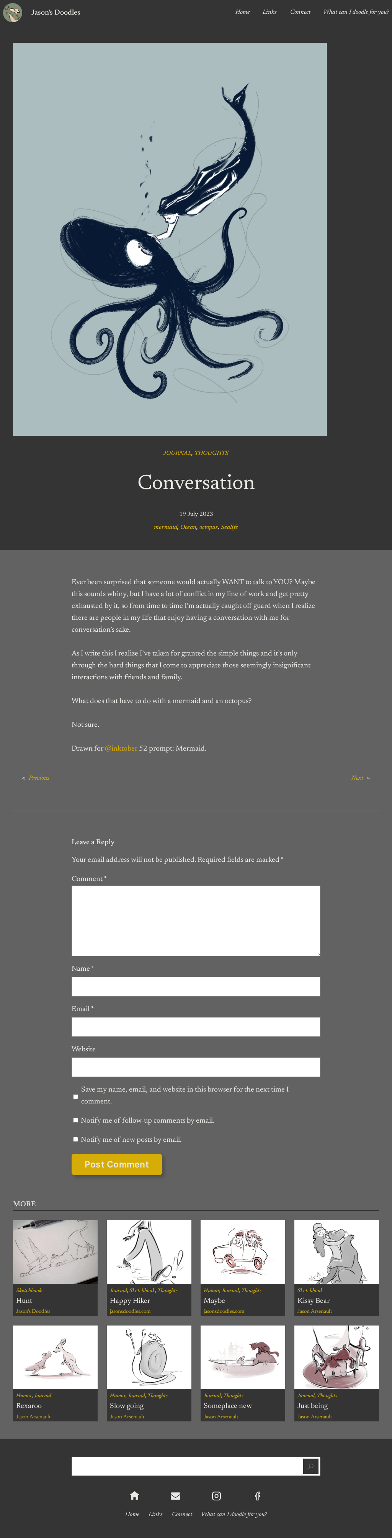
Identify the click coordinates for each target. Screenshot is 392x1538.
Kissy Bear (313, 1301)
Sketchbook (29, 1291)
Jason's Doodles (55, 12)
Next (357, 778)
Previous (39, 778)
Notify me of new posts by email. (131, 1140)
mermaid (165, 527)
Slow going (127, 1406)
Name (83, 969)
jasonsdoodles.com (130, 1311)
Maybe (214, 1301)
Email (83, 1009)
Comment (89, 879)
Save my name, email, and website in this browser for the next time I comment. (185, 1095)
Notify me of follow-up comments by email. (147, 1121)
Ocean (188, 527)
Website (84, 1049)
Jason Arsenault (314, 1311)
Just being (312, 1406)
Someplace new (228, 1406)
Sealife (229, 527)
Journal (177, 453)
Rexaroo (29, 1406)
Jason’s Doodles (33, 1311)
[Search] (310, 1466)
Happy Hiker (130, 1301)
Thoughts (211, 453)
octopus (208, 527)
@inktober (121, 749)
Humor (211, 1291)
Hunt (24, 1301)
